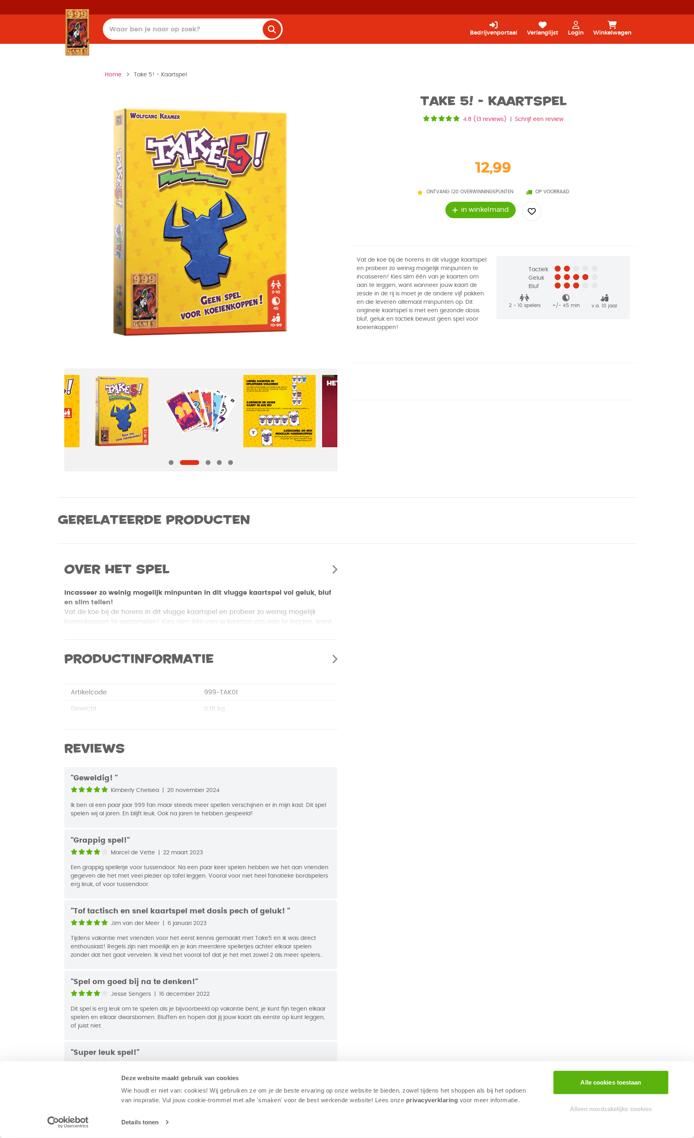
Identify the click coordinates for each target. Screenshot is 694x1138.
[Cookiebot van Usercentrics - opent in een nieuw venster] (68, 1122)
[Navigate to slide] (171, 462)
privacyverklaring (432, 1100)
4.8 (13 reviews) (485, 119)
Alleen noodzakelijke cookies (611, 1108)
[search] (272, 29)
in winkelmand (485, 210)
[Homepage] (77, 32)
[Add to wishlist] (531, 211)
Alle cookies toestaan (610, 1082)
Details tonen (140, 1122)
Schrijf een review (539, 119)
